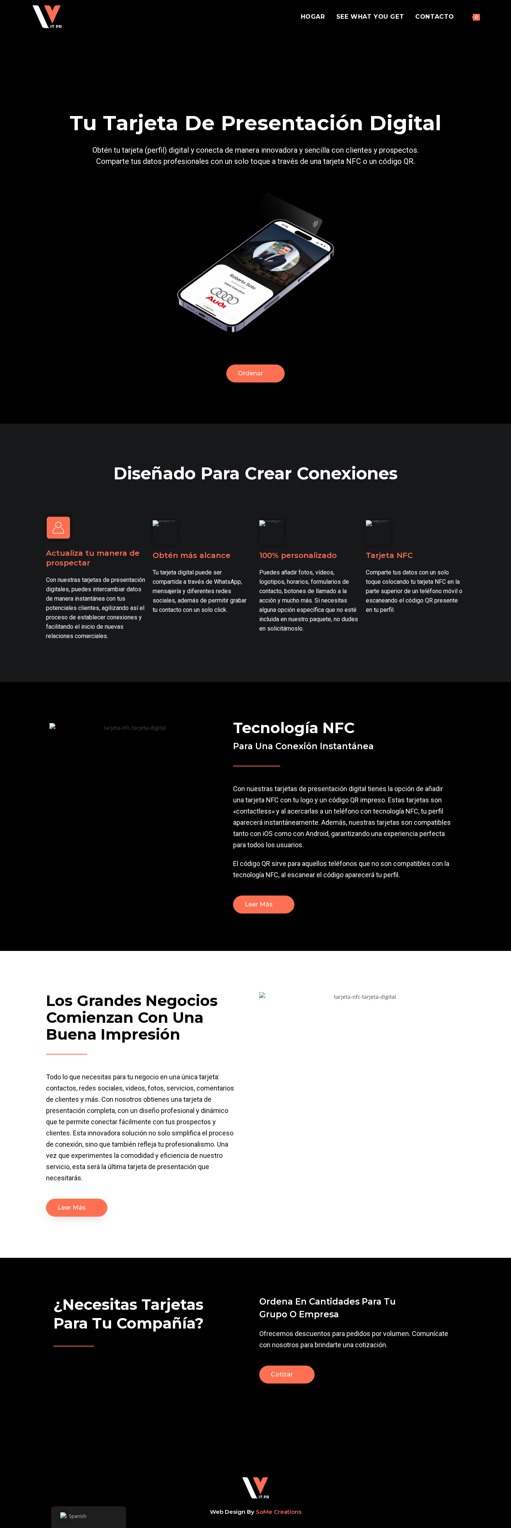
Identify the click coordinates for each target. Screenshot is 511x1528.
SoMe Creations (279, 1511)
